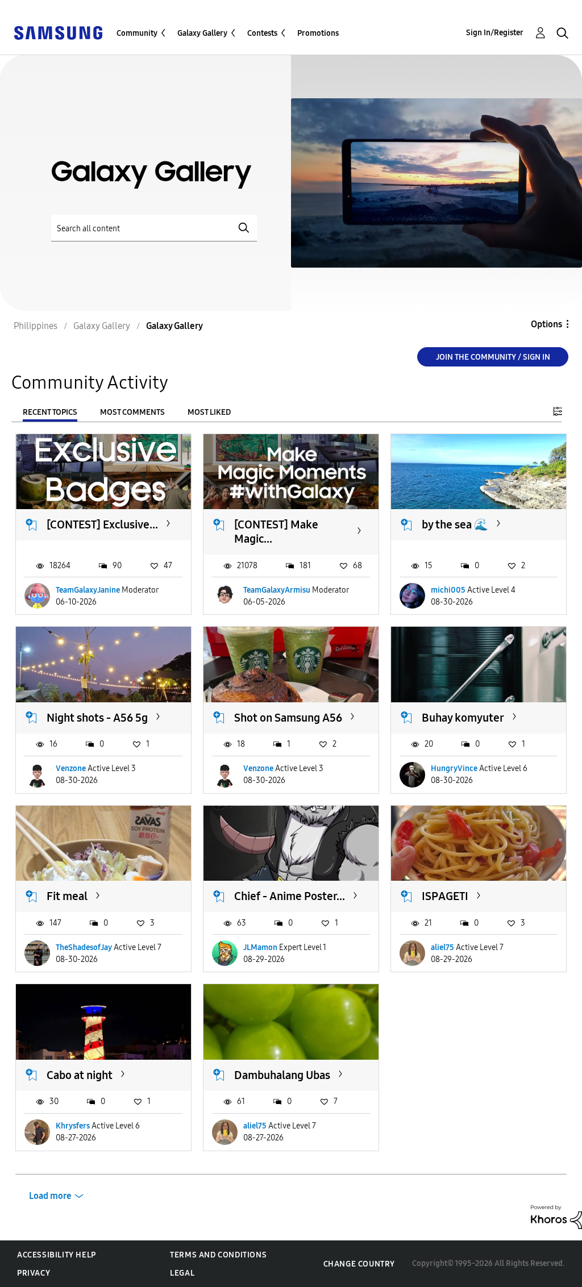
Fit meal (67, 896)
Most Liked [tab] (209, 412)
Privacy (33, 1273)
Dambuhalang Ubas (282, 1075)
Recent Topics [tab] (50, 412)
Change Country (359, 1264)
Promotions (318, 33)
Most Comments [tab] (132, 412)
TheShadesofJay (84, 947)
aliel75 (442, 947)
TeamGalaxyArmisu (276, 590)
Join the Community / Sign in (493, 357)
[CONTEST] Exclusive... (102, 524)
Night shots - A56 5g (97, 717)
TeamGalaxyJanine (88, 590)
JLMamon (260, 947)
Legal (182, 1273)
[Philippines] (58, 32)
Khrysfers (73, 1126)
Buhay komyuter (463, 717)
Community (137, 33)
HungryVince (454, 768)
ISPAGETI (445, 896)
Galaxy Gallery (202, 33)
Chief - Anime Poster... (289, 896)
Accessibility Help (56, 1255)
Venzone (71, 768)
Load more (50, 1195)
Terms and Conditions (218, 1255)
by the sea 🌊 (455, 524)
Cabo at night (80, 1075)
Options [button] (546, 324)
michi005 (448, 590)
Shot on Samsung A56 (288, 717)
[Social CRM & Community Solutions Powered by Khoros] (556, 1216)
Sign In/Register (494, 33)
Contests (262, 33)
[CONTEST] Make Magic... (276, 531)
